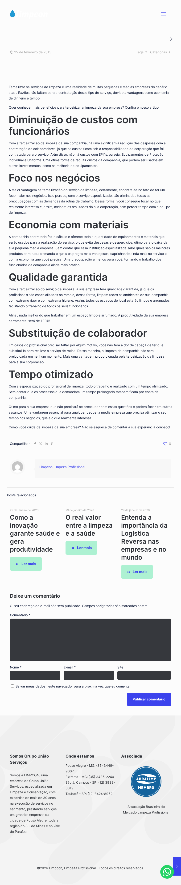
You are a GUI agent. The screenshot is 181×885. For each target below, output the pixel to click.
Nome (15, 667)
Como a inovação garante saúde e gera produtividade (35, 533)
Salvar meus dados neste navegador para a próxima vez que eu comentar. (74, 686)
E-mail (70, 667)
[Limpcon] (29, 14)
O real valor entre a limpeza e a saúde (89, 525)
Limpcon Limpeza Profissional (62, 467)
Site (120, 667)
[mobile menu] (164, 14)
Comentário (20, 615)
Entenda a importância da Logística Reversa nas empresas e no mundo (144, 537)
